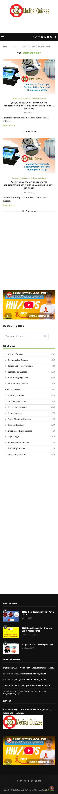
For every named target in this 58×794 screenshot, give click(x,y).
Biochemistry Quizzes (31, 360)
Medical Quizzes (30, 389)
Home (5, 46)
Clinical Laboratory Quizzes (31, 366)
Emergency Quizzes (31, 407)
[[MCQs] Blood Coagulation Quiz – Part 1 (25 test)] (11, 616)
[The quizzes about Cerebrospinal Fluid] (11, 648)
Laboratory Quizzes (38, 98)
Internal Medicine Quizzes (31, 431)
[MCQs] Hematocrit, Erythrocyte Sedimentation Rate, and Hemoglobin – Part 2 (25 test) (29, 105)
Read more (8, 125)
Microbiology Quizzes (31, 383)
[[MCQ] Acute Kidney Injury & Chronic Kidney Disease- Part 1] (11, 632)
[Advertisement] (29, 25)
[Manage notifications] (52, 788)
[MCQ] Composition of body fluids (30, 674)
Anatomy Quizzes (31, 395)
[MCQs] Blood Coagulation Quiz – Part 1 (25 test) (38, 613)
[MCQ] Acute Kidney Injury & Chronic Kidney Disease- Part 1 (37, 629)
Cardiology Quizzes (31, 401)
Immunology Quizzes (31, 377)
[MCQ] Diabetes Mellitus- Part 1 (35, 685)
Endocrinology (31, 413)
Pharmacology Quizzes (31, 442)
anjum (6, 668)
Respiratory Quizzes (31, 454)
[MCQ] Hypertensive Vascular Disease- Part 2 (33, 668)
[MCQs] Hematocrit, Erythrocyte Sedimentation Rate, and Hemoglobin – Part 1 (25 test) (29, 185)
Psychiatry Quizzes (31, 448)
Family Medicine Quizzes (31, 419)
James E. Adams (10, 685)
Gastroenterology (31, 425)
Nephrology (31, 437)
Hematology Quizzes (20, 98)
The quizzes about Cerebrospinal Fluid (37, 644)
